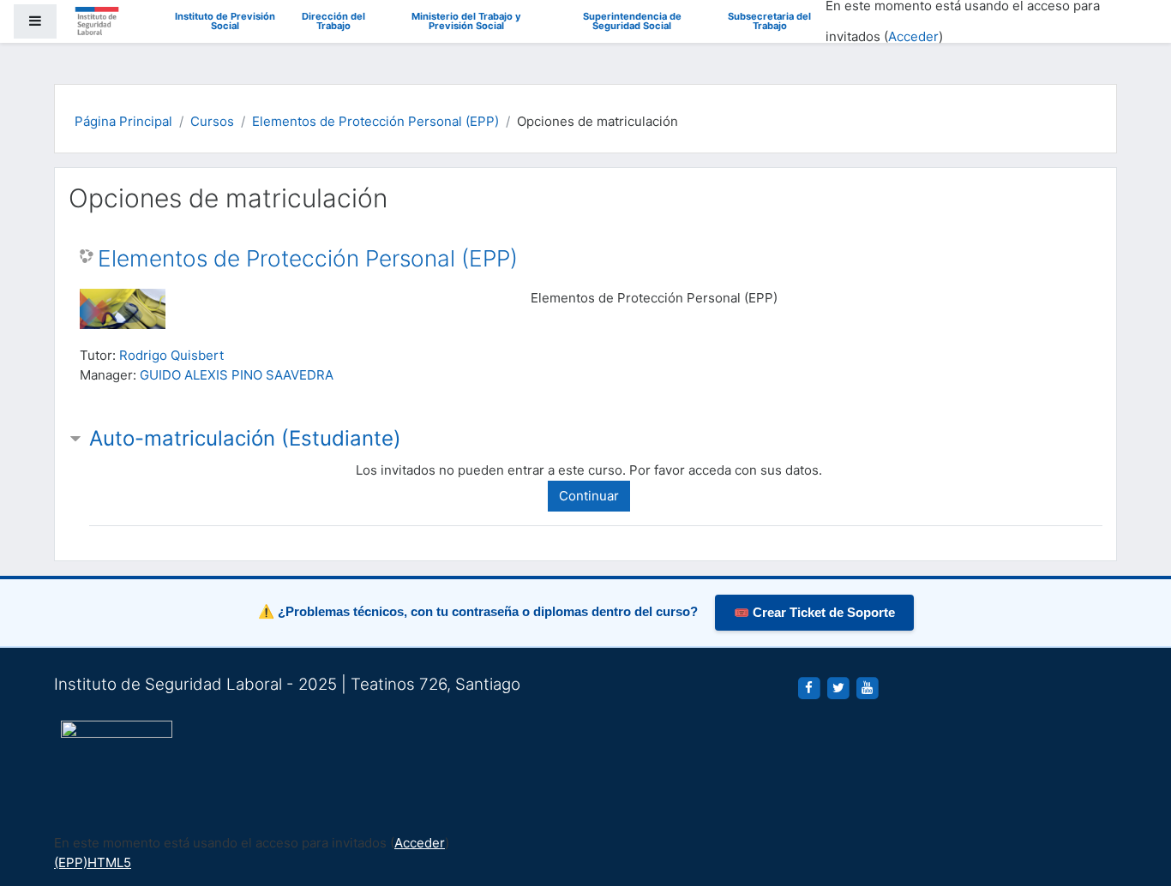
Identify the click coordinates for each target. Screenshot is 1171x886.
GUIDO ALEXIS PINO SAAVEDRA (236, 375)
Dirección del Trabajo (333, 21)
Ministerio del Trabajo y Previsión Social (466, 21)
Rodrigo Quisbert (171, 355)
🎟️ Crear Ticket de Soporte (814, 613)
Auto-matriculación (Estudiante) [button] (245, 438)
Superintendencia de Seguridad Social (632, 21)
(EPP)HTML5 (92, 862)
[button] (1132, 802)
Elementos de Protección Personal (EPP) (375, 121)
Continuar (589, 496)
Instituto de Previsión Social (225, 21)
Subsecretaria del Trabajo (769, 21)
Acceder (913, 36)
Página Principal (123, 121)
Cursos (212, 121)
